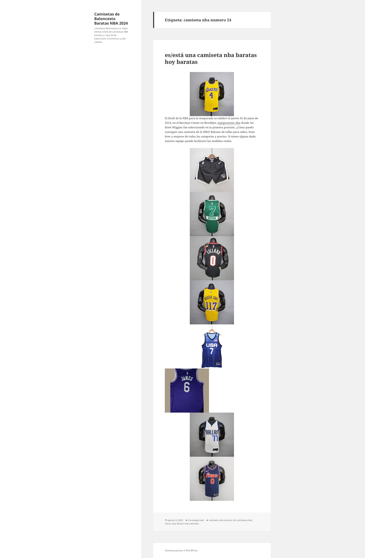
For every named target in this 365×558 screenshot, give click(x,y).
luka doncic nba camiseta (185, 523)
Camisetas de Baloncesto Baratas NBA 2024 (111, 18)
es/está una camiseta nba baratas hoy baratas (211, 58)
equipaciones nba (229, 123)
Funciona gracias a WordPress (181, 550)
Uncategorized (196, 520)
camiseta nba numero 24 (222, 520)
